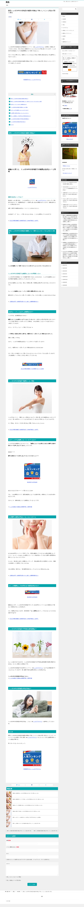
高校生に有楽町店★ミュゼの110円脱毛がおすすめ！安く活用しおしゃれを (26, 793)
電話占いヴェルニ (66, 165)
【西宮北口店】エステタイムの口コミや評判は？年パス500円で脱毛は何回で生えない (70, 206)
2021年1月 (65, 273)
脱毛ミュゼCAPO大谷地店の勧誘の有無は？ (19, 98)
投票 (70, 69)
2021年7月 (65, 265)
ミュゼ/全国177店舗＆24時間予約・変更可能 (20, 506)
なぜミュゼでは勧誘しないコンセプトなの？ (20, 110)
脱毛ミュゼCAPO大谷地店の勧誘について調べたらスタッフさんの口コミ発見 (26, 101)
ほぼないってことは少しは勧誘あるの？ (19, 104)
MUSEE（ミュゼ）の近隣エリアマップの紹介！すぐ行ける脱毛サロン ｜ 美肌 (70, 229)
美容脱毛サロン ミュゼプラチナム (32, 79)
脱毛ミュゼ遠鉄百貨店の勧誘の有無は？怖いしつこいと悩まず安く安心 (19, 830)
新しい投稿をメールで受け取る (14, 880)
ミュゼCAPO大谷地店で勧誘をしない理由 (19, 107)
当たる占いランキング (67, 173)
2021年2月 (65, 270)
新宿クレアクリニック (67, 33)
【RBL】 (65, 105)
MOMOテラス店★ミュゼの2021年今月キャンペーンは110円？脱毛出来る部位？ (70, 226)
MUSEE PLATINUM (32, 482)
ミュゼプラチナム (39, 47)
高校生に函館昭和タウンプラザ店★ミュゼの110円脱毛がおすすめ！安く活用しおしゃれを (28, 799)
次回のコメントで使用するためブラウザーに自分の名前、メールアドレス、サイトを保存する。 (28, 859)
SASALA (64, 21)
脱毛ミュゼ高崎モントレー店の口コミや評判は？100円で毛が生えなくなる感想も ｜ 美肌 (70, 220)
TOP (8, 891)
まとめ (12, 124)
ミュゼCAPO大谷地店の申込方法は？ (18, 121)
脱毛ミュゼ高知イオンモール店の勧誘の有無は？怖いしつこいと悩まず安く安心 (26, 823)
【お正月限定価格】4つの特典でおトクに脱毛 (32, 368)
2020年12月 (65, 276)
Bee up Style (69, 139)
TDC (64, 24)
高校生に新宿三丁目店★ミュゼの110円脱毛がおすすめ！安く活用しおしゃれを (26, 811)
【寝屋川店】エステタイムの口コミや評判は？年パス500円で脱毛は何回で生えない (70, 194)
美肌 (7, 2)
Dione (64, 16)
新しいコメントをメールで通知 (14, 876)
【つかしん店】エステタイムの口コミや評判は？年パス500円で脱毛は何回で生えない (70, 200)
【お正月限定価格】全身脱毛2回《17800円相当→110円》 (24, 220)
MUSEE (10, 16)
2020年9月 (65, 282)
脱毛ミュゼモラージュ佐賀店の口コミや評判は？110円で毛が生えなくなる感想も (27, 817)
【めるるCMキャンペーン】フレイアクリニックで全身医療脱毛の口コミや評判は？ (70, 188)
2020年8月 (65, 285)
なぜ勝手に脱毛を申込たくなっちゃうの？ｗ (20, 113)
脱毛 (7, 5)
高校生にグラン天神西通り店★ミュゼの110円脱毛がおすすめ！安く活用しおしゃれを (27, 805)
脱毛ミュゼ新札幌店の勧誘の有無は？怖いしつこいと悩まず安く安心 (45, 830)
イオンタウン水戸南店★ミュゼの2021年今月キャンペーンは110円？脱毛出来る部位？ (70, 253)
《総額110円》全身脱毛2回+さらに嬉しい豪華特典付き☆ (23, 301)
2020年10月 (65, 279)
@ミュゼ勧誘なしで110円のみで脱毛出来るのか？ (21, 115)
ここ (70, 108)
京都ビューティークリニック (68, 30)
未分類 (64, 36)
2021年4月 (65, 268)
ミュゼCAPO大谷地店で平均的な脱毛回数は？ (20, 118)
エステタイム (65, 27)
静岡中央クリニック (67, 41)
